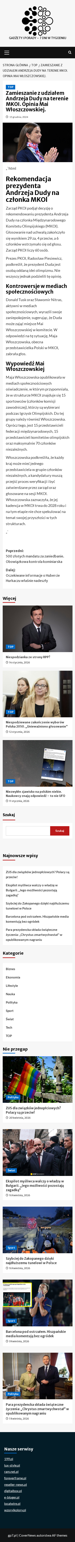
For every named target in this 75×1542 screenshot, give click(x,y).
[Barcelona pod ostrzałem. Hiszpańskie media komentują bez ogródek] (37, 1303)
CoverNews (27, 1535)
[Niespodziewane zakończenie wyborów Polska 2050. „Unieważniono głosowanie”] (37, 694)
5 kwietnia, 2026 (19, 1418)
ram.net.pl (11, 1471)
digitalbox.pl (13, 1491)
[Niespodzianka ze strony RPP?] (37, 629)
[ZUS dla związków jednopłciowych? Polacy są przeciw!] (37, 1079)
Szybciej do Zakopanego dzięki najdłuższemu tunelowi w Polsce (37, 905)
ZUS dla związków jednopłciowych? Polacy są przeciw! (37, 874)
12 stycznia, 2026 (19, 731)
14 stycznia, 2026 (19, 662)
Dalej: (33, 575)
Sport (10, 1011)
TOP (10, 87)
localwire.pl (12, 1503)
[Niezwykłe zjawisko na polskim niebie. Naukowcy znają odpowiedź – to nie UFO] (37, 763)
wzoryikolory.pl (15, 1510)
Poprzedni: (35, 556)
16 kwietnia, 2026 (19, 1195)
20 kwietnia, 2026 (20, 1117)
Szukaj (9, 815)
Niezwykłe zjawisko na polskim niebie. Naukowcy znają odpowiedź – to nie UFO (35, 794)
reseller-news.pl (15, 1484)
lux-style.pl (12, 1465)
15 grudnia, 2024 (18, 116)
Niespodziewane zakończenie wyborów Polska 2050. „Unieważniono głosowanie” (37, 724)
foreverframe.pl (15, 1478)
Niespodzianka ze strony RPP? (28, 657)
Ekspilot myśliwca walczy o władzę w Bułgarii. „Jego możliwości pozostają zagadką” (32, 890)
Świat (10, 1019)
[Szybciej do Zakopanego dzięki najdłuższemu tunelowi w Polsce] (37, 1230)
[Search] (69, 52)
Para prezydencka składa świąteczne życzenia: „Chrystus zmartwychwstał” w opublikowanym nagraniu (34, 934)
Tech (9, 1027)
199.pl (8, 1459)
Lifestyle (12, 985)
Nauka (10, 994)
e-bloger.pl (11, 1497)
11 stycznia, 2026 (19, 801)
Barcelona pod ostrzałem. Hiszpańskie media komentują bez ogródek (37, 919)
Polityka (12, 1002)
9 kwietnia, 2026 (19, 1341)
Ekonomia (13, 977)
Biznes (10, 969)
